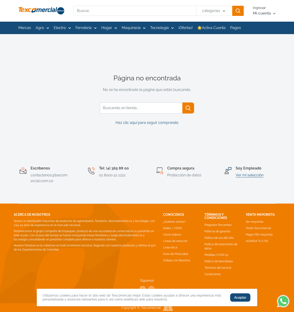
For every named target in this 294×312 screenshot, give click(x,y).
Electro (60, 28)
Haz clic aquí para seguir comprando (147, 122)
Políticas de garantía (217, 231)
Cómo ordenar (172, 234)
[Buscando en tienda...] (188, 108)
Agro (40, 28)
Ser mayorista (254, 221)
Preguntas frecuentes (218, 225)
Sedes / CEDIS (172, 228)
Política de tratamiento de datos (220, 246)
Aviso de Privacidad (175, 254)
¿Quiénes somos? (174, 221)
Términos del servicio (217, 267)
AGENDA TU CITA (257, 241)
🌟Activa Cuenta (211, 28)
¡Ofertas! (185, 28)
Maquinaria (131, 28)
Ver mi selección (249, 175)
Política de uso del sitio (219, 237)
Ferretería (84, 28)
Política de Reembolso (218, 261)
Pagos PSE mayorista (259, 234)
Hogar (106, 28)
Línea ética (170, 247)
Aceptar (240, 297)
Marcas (24, 28)
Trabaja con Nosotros (176, 260)
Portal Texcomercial (258, 228)
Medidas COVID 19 (216, 255)
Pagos (235, 28)
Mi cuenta (262, 13)
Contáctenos (212, 274)
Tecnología (159, 28)
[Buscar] (238, 11)
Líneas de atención (175, 241)
